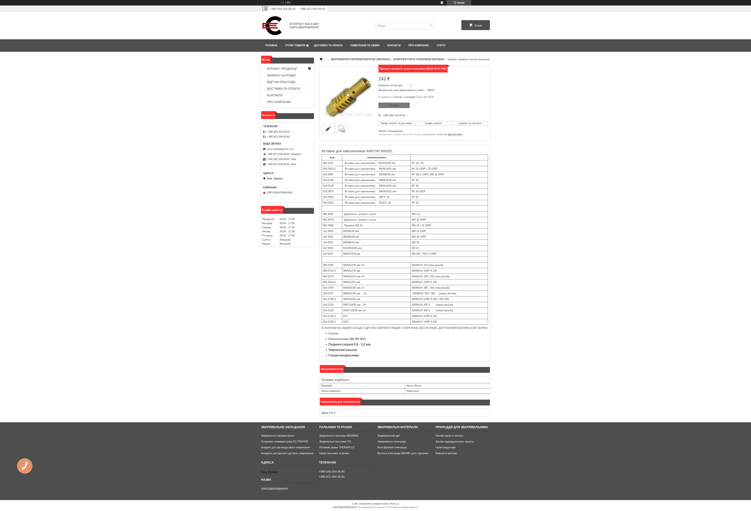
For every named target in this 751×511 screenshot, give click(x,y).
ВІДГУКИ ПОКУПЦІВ (281, 82)
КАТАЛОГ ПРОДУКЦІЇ (282, 68)
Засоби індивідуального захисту (455, 441)
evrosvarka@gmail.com (280, 149)
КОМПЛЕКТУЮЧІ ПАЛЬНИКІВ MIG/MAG (418, 59)
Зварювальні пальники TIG (335, 441)
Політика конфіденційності (403, 507)
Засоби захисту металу (449, 435)
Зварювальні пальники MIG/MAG (338, 435)
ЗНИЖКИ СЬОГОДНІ (281, 75)
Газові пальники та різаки (334, 453)
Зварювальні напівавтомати (277, 435)
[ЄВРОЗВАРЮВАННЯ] (273, 25)
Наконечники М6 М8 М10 (347, 339)
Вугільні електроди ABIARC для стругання (402, 453)
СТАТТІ (441, 45)
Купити (394, 105)
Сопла (333, 333)
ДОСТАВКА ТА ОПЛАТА (328, 45)
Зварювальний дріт (388, 435)
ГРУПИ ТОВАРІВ (295, 45)
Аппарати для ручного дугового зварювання (287, 453)
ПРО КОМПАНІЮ (418, 45)
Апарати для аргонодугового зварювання (285, 447)
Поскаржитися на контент (372, 507)
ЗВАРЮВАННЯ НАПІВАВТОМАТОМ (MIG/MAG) (361, 59)
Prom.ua (394, 503)
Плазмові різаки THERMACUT (337, 447)
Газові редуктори (445, 447)
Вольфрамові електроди (392, 447)
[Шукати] (430, 25)
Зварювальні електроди (391, 441)
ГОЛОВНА (271, 45)
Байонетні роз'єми (446, 453)
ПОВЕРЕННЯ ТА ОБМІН (364, 45)
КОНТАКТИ (394, 45)
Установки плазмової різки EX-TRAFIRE (284, 441)
